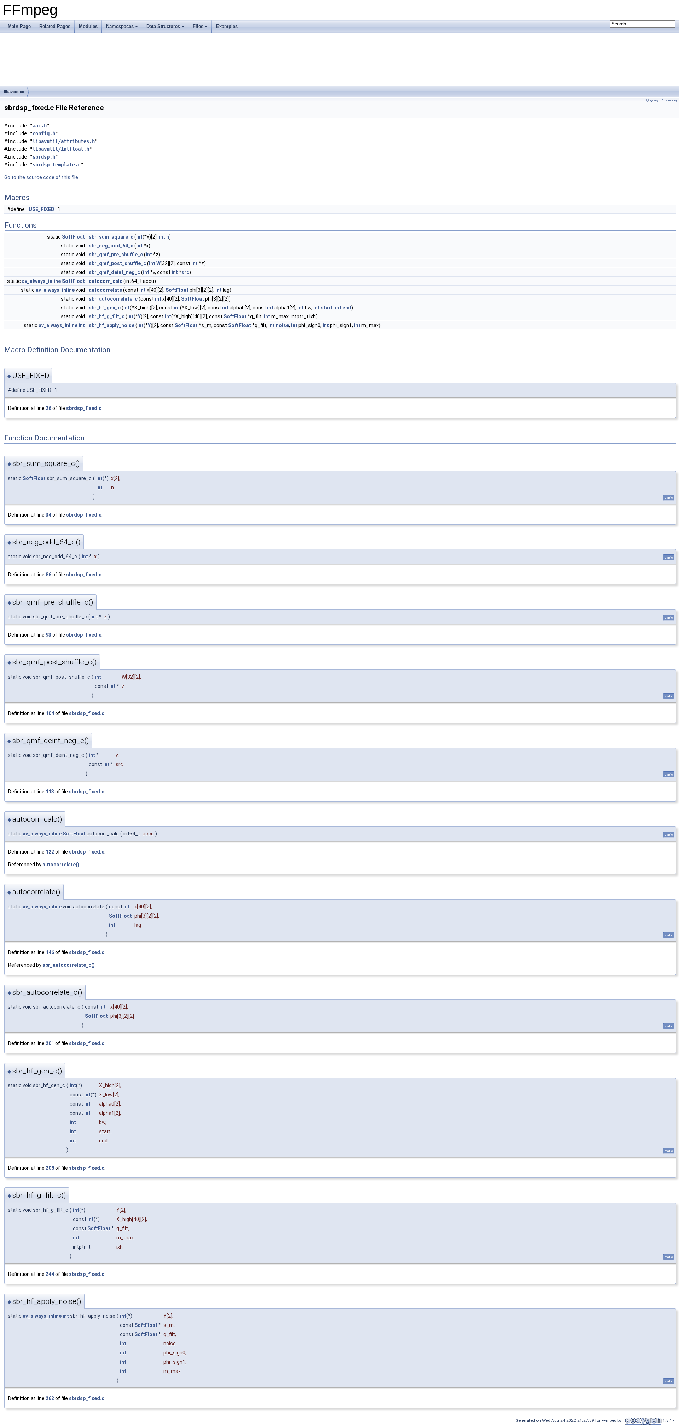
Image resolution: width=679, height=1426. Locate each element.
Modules (88, 26)
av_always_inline (41, 281)
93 (48, 635)
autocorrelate (105, 290)
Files (198, 26)
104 (50, 713)
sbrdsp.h (44, 157)
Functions (669, 101)
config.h (44, 133)
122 (50, 852)
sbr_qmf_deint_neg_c (114, 272)
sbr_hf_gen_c (105, 307)
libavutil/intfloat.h (61, 149)
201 (50, 1043)
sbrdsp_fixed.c (83, 408)
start (327, 307)
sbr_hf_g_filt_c (106, 316)
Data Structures (163, 26)
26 (48, 408)
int (139, 237)
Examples (227, 26)
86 (48, 574)
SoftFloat (73, 237)
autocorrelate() (60, 864)
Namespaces (120, 26)
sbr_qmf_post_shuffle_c (117, 263)
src (185, 272)
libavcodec (14, 92)
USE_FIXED (41, 209)
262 (50, 1398)
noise (282, 325)
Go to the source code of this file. (41, 177)
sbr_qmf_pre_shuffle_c (116, 254)
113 (50, 791)
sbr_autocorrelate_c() (68, 965)
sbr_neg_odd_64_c (111, 246)
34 (48, 515)
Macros (652, 101)
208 (50, 1168)
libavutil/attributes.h (64, 141)
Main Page (19, 26)
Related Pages (54, 26)
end (346, 307)
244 (50, 1274)
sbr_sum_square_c (111, 237)
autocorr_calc (105, 281)
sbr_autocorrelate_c (113, 299)
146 (50, 952)
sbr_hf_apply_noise (111, 325)
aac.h (40, 126)
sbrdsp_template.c (57, 164)
